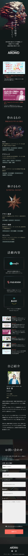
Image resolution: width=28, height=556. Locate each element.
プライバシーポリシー (7, 554)
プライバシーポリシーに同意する (14, 526)
